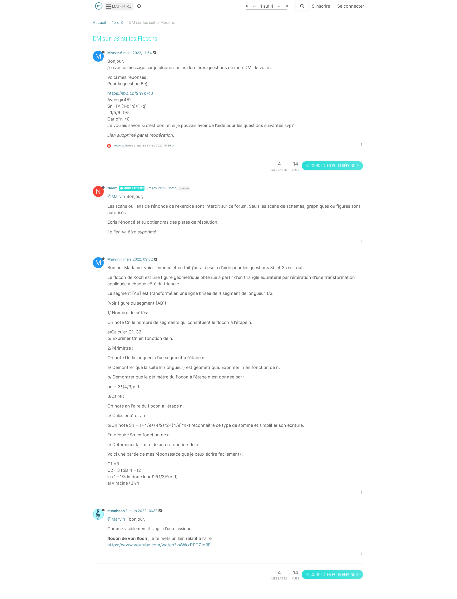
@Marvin (185, 188)
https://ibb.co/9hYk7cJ (130, 93)
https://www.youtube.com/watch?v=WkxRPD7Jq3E (159, 544)
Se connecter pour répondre (332, 165)
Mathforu (121, 6)
